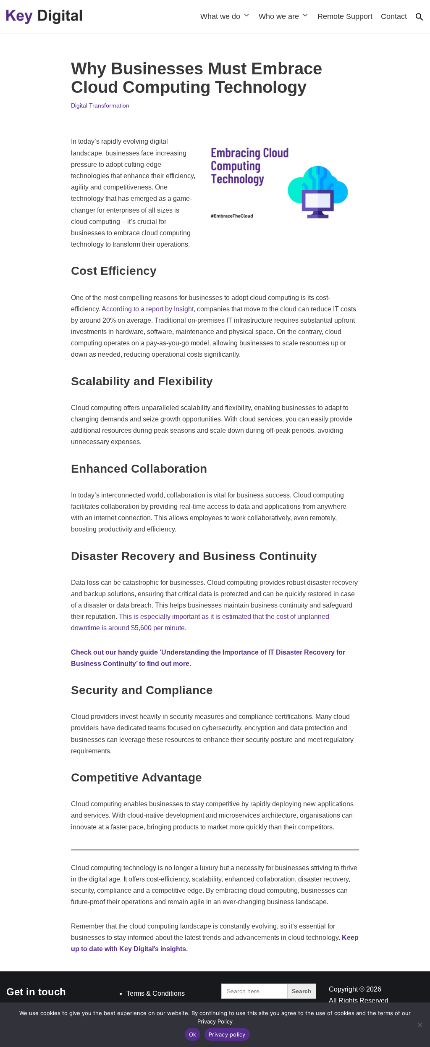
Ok (193, 1034)
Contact (394, 16)
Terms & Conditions (155, 993)
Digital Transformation (100, 105)
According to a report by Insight (148, 309)
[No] (419, 1025)
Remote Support (344, 16)
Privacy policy (227, 1034)
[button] (419, 18)
